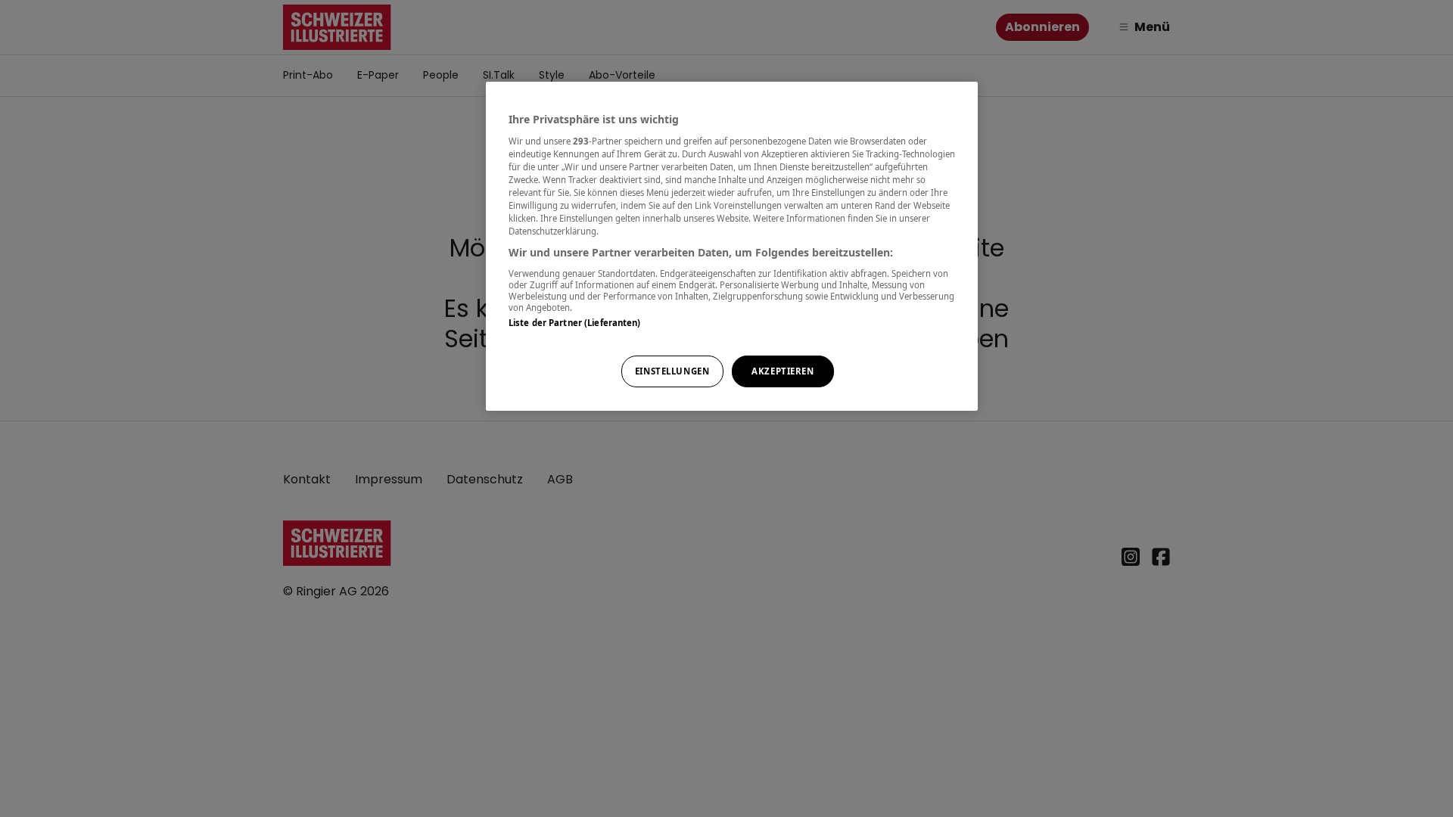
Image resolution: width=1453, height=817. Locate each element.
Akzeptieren (782, 371)
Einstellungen (672, 371)
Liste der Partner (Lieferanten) (575, 322)
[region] (732, 246)
